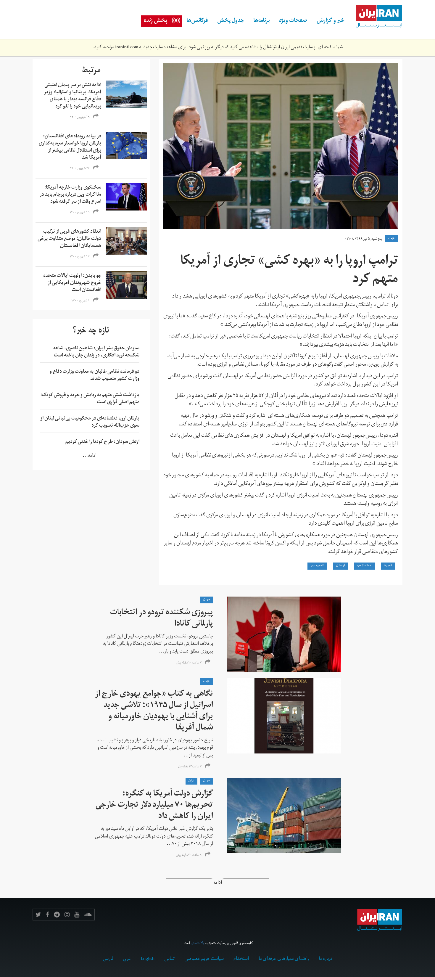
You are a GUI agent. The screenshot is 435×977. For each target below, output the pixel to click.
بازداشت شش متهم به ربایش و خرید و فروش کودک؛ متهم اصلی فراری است (89, 399)
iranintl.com (126, 47)
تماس (169, 959)
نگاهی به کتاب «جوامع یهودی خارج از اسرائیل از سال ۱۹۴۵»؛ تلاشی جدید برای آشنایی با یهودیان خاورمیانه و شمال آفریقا (154, 711)
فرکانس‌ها (197, 21)
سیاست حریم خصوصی (204, 959)
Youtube (77, 914)
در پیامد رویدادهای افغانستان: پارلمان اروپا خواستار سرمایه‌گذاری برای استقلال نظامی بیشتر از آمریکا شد (70, 147)
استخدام (241, 959)
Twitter (38, 914)
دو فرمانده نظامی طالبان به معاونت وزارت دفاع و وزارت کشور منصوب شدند (94, 376)
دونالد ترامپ (364, 565)
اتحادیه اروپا (317, 565)
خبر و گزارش (330, 21)
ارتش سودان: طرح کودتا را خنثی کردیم (102, 442)
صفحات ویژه (293, 21)
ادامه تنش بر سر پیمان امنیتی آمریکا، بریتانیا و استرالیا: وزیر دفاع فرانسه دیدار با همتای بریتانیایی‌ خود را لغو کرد (72, 96)
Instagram (67, 914)
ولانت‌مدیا (197, 943)
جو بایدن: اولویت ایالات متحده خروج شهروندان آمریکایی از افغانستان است (72, 283)
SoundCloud (88, 914)
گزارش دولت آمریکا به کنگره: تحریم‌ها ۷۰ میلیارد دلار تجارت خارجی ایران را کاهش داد (154, 805)
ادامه (217, 883)
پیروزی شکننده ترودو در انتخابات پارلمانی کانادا (161, 619)
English (147, 959)
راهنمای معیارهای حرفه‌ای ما (284, 959)
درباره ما (325, 959)
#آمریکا (388, 565)
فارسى (108, 959)
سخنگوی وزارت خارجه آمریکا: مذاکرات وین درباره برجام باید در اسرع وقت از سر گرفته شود (70, 195)
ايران (191, 781)
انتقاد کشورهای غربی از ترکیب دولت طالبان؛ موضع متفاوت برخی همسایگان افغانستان (69, 239)
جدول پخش (230, 21)
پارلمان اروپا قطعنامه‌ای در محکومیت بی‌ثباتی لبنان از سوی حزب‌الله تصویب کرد (89, 422)
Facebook (47, 914)
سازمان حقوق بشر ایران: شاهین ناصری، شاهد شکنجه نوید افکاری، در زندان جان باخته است (96, 352)
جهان (391, 238)
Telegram (56, 914)
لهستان (340, 565)
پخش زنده (155, 21)
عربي (127, 959)
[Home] (375, 16)
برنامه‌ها (262, 21)
